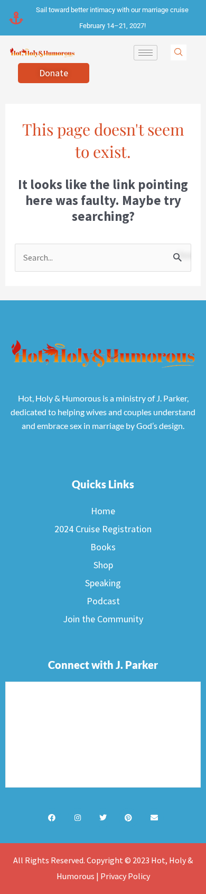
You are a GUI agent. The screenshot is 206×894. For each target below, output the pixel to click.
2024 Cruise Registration (103, 529)
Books (103, 547)
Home (103, 511)
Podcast (103, 601)
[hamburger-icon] (145, 52)
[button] (178, 52)
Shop (103, 565)
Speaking (103, 583)
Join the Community (103, 619)
